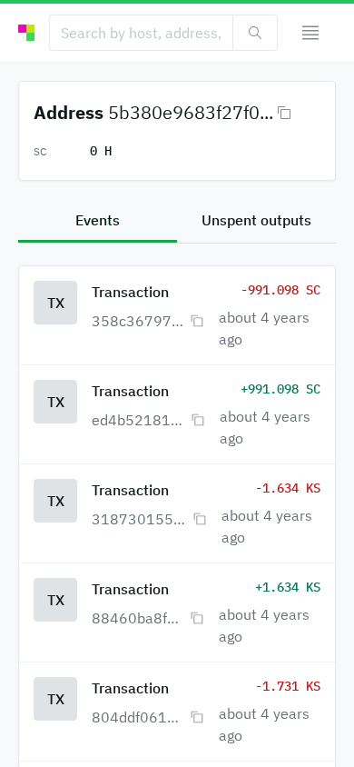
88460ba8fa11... (139, 618)
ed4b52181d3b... (139, 420)
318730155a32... (140, 519)
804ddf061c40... (139, 717)
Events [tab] (97, 220)
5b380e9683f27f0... (190, 112)
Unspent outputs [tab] (256, 220)
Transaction (130, 292)
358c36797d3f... (139, 321)
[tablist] (177, 221)
